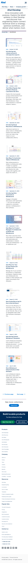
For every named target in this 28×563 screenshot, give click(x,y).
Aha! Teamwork (5, 446)
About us (3, 457)
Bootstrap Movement (6, 474)
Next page (20, 394)
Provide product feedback (7, 536)
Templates (4, 491)
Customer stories (5, 519)
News (11, 6)
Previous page (9, 394)
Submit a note (5, 532)
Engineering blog (5, 484)
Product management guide (7, 494)
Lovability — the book (6, 476)
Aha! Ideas (4, 437)
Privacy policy (5, 557)
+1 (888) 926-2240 (6, 541)
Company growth (21, 6)
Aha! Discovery (5, 435)
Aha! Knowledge (5, 449)
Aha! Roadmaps (5, 432)
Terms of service (14, 557)
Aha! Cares (4, 471)
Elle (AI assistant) (5, 514)
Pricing (3, 509)
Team (3, 462)
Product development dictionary (8, 499)
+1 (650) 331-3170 (6, 544)
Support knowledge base (7, 501)
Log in (3, 526)
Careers (3, 464)
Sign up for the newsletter (7, 539)
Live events (4, 487)
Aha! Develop (4, 444)
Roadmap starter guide (6, 496)
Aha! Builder (4, 442)
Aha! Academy (5, 451)
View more (14, 405)
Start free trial (7, 422)
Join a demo (21, 422)
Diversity (4, 467)
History (3, 459)
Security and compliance (7, 523)
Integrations (4, 512)
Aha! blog (4, 6)
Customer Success (6, 516)
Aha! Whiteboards (5, 439)
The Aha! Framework (6, 507)
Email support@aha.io (6, 534)
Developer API (5, 521)
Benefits (3, 469)
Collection (5, 32)
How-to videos (5, 489)
